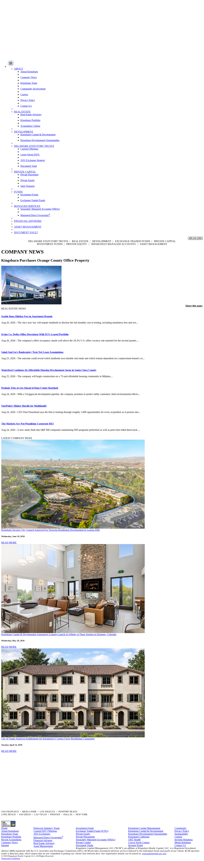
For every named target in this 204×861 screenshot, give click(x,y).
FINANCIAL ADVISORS (27, 221)
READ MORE (9, 542)
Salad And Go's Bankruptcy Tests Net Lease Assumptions (32, 352)
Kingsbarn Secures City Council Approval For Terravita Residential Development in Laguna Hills (50, 530)
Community (180, 828)
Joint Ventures (27, 186)
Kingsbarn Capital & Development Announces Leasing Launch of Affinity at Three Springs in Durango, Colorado (58, 634)
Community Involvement (33, 88)
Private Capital (83, 842)
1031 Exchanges (41, 834)
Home (4, 828)
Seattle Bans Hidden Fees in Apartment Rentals (26, 316)
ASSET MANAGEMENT (27, 226)
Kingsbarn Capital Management (144, 828)
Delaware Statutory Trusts (46, 828)
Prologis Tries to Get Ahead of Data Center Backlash (29, 388)
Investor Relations (184, 839)
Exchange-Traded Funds (32, 200)
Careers (24, 94)
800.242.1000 (195, 238)
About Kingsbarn (29, 71)
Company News (28, 77)
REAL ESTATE (22, 111)
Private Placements (85, 836)
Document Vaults (84, 845)
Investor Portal (135, 845)
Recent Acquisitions (11, 839)
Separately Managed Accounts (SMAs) (40, 209)
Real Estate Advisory (31, 114)
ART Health (134, 839)
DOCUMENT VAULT (26, 232)
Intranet (5, 845)
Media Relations (183, 842)
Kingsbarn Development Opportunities (39, 140)
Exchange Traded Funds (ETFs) (92, 831)
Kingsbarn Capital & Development (37, 134)
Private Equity (27, 180)
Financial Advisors (42, 840)
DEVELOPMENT (23, 131)
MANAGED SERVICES (27, 206)
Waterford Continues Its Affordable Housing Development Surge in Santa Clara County (48, 370)
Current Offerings (29, 149)
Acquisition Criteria (30, 126)
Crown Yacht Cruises (138, 842)
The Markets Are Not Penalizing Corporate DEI (27, 423)
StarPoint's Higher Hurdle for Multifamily (24, 406)
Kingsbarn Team (28, 83)
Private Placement (29, 174)
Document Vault (28, 166)
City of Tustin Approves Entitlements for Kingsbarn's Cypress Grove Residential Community (48, 738)
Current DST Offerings (45, 831)
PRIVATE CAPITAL (25, 171)
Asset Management (43, 846)
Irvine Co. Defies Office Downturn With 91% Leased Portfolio (35, 334)
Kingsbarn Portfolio (30, 120)
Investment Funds (29, 194)
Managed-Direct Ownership (35, 215)
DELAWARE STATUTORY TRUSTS (34, 146)
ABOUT (18, 68)
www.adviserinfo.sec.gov (154, 853)
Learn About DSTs (30, 154)
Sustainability (181, 834)
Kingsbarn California (138, 836)
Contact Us (26, 106)
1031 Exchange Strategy (32, 160)
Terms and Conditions (10, 858)
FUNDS (18, 191)
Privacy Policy (27, 100)
